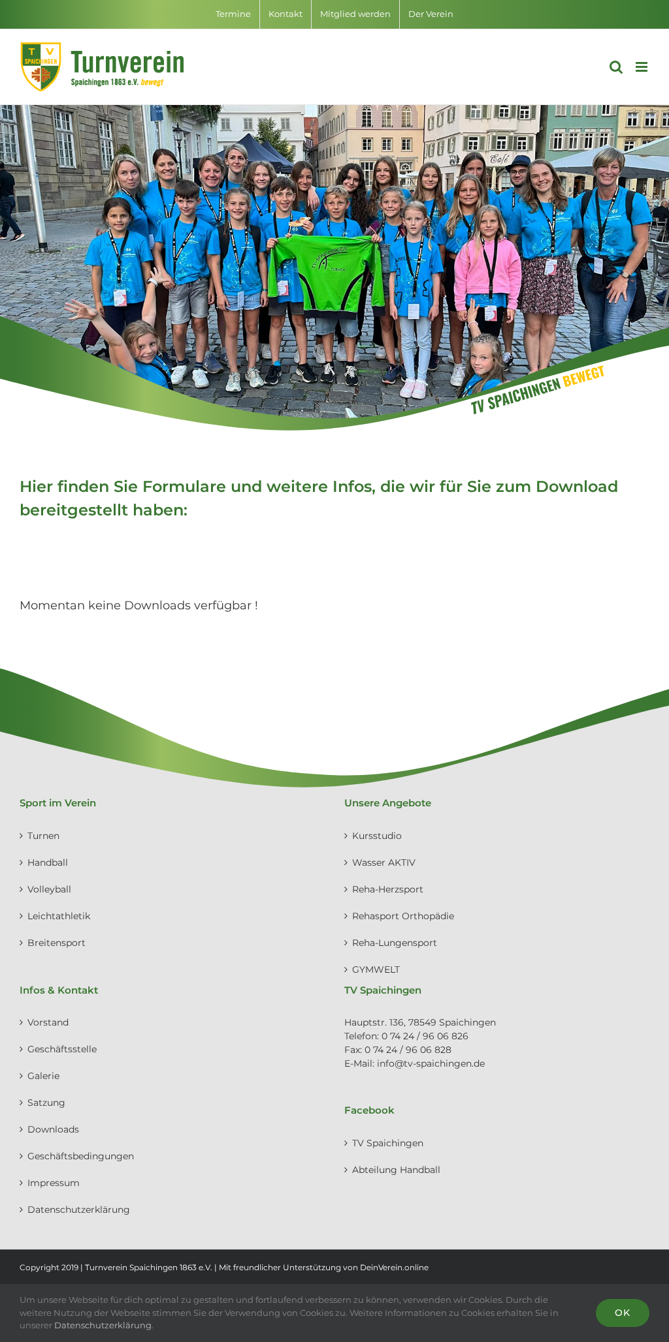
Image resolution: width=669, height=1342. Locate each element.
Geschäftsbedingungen (80, 1156)
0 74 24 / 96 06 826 (425, 1036)
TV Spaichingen (387, 1143)
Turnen (43, 836)
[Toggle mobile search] (616, 67)
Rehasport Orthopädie (403, 916)
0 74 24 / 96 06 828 (408, 1050)
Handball (47, 862)
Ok (622, 1313)
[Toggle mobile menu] (642, 67)
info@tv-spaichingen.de (431, 1063)
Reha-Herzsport (387, 889)
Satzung (46, 1102)
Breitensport (56, 943)
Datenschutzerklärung (78, 1209)
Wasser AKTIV (384, 862)
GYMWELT (376, 969)
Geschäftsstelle (62, 1049)
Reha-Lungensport (394, 943)
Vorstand (48, 1022)
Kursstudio (377, 836)
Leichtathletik (58, 916)
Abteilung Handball (396, 1170)
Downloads (53, 1129)
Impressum (53, 1183)
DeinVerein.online (394, 1267)
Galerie (43, 1076)
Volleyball (49, 889)
